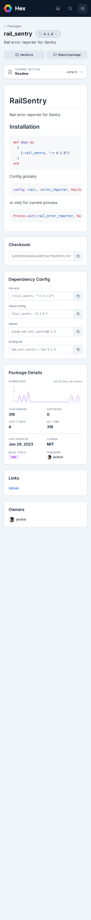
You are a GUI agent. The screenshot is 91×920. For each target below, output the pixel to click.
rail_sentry (18, 33)
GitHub (14, 488)
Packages (14, 26)
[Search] (70, 8)
